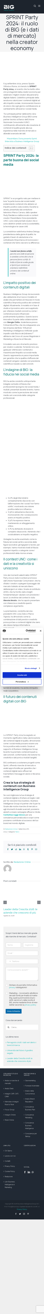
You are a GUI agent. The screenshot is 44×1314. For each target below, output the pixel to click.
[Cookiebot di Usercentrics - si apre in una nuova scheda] (27, 630)
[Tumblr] (28, 849)
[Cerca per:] (22, 1027)
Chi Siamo (8, 1151)
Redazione (9, 1176)
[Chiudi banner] (40, 631)
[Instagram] (24, 1214)
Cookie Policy (10, 1171)
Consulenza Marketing (29, 1116)
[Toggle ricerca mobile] (35, 6)
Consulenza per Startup (31, 1135)
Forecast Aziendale (32, 1086)
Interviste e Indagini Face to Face (12, 1103)
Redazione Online (11, 829)
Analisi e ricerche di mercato (12, 1082)
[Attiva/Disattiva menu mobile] (39, 6)
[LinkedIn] (20, 849)
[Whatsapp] (33, 1172)
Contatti (7, 1161)
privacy (12, 987)
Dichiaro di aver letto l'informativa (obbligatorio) (23, 986)
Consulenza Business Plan (30, 1108)
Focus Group (9, 1110)
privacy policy (30, 1005)
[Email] (36, 849)
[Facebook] (8, 849)
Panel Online (9, 1120)
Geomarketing (30, 1080)
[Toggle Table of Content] (29, 148)
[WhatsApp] (24, 849)
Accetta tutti (22, 675)
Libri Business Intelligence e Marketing (10, 1184)
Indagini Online (10, 1115)
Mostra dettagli (31, 668)
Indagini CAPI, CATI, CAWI (12, 1095)
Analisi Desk (9, 1088)
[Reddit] (16, 849)
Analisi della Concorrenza (30, 1092)
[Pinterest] (32, 849)
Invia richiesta (13, 1011)
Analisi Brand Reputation (30, 1100)
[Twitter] (12, 849)
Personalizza (21, 682)
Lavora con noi (10, 1156)
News (17, 832)
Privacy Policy (10, 1166)
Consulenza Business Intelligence (29, 1125)
